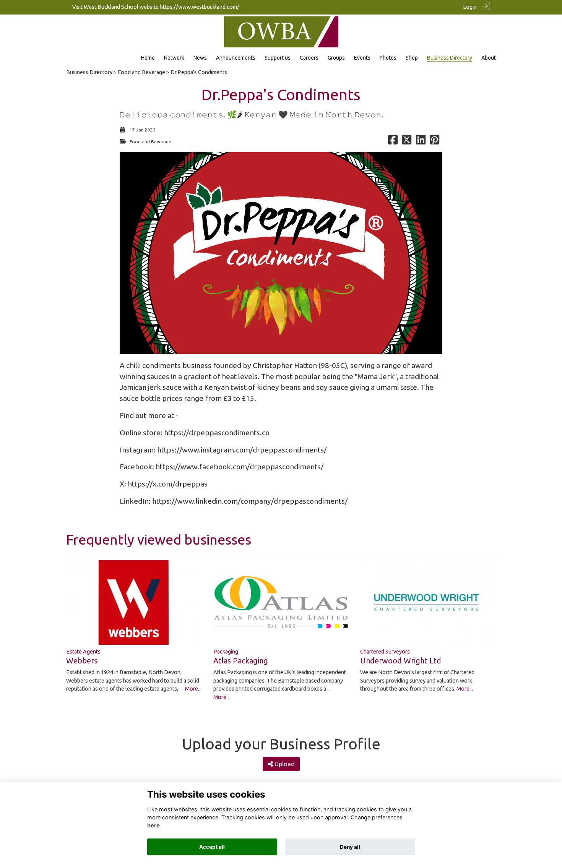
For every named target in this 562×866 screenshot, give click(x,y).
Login (470, 7)
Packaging (225, 652)
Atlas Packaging (240, 660)
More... (193, 689)
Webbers (81, 660)
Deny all (350, 847)
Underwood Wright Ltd (400, 660)
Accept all (212, 847)
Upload (284, 764)
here (153, 825)
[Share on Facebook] (393, 142)
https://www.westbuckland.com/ (199, 7)
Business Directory (89, 72)
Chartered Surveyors (385, 652)
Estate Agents (83, 652)
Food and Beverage (141, 72)
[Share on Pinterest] (434, 142)
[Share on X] (406, 142)
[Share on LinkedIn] (421, 142)
